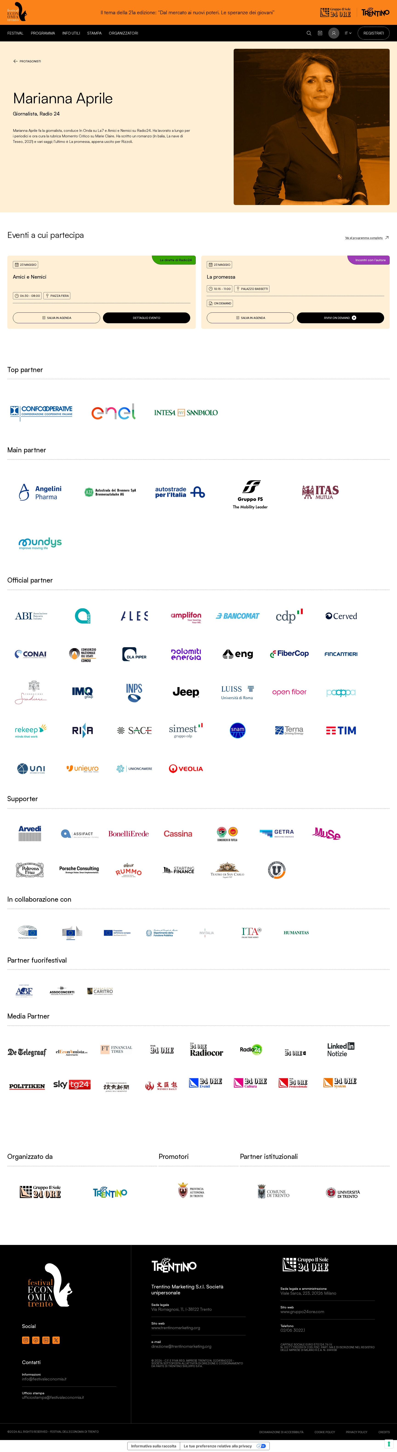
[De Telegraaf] (27, 1048)
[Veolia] (186, 768)
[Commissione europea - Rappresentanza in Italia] (72, 932)
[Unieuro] (82, 768)
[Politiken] (27, 1082)
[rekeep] (30, 730)
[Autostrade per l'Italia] (180, 492)
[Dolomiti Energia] (186, 654)
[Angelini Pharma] (40, 492)
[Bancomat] (237, 616)
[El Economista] (72, 1048)
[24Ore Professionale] (296, 1082)
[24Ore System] (341, 1082)
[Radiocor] (207, 1049)
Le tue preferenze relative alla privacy (218, 1446)
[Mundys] (40, 543)
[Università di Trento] (343, 1191)
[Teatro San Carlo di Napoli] (227, 870)
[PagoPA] (341, 692)
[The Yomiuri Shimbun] (117, 1082)
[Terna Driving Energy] (289, 730)
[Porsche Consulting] (79, 870)
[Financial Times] (117, 1047)
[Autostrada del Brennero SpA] (110, 492)
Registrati (373, 33)
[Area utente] (320, 33)
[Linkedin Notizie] (341, 1049)
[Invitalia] (207, 932)
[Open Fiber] (289, 692)
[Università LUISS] (237, 692)
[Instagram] (25, 1340)
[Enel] (113, 412)
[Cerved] (341, 616)
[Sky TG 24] (72, 1081)
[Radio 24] (251, 1049)
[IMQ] (82, 692)
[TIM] (341, 730)
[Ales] (134, 616)
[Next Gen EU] (117, 932)
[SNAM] (237, 730)
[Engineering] (237, 654)
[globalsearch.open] (309, 33)
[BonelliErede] (128, 834)
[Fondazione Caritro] (99, 991)
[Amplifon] (186, 616)
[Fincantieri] (341, 654)
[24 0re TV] (296, 1047)
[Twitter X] (56, 1340)
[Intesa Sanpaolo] (186, 412)
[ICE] (251, 932)
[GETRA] (276, 834)
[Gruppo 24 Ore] (40, 1191)
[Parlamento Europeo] (27, 932)
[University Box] (276, 870)
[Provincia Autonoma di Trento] (191, 1191)
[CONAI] (30, 654)
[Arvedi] (29, 834)
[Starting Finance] (178, 870)
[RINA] (82, 730)
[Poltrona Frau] (29, 870)
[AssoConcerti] (62, 991)
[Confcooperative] (41, 412)
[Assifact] (79, 834)
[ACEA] (82, 616)
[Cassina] (178, 834)
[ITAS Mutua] (320, 492)
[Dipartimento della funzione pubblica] (162, 932)
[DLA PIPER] (134, 654)
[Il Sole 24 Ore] (162, 1049)
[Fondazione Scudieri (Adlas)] (30, 692)
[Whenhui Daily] (162, 1080)
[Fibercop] (289, 654)
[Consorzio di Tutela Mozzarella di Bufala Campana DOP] (227, 834)
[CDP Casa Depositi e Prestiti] (289, 616)
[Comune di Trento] (273, 1191)
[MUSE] (326, 834)
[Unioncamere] (134, 768)
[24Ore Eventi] (207, 1082)
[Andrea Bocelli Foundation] (24, 991)
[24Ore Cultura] (251, 1082)
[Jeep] (186, 692)
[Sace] (134, 730)
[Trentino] (110, 1191)
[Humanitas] (296, 932)
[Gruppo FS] (250, 492)
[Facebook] (36, 1340)
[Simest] (186, 730)
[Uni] (30, 768)
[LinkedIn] (46, 1340)
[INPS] (134, 692)
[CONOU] (82, 654)
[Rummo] (128, 870)
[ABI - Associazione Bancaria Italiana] (30, 616)
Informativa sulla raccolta (153, 1446)
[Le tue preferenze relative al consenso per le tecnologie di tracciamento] (389, 1444)
